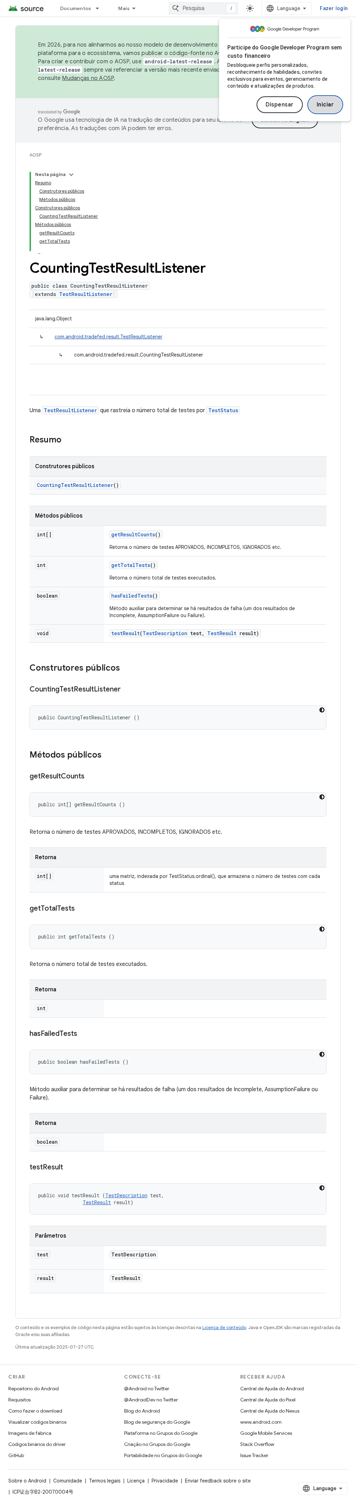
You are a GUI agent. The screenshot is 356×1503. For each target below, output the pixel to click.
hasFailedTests (131, 595)
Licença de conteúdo (224, 1327)
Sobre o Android (27, 1481)
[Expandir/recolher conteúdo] (71, 174)
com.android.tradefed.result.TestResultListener (108, 337)
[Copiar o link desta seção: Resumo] (68, 440)
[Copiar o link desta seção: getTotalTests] (82, 909)
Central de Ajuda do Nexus (269, 1411)
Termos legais (104, 1481)
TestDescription (165, 633)
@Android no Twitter (146, 1388)
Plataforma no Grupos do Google (160, 1433)
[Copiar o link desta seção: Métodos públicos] (108, 755)
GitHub (16, 1455)
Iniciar (325, 104)
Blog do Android (142, 1411)
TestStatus (223, 410)
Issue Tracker (254, 1455)
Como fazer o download (35, 1411)
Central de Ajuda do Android (272, 1388)
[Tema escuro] (322, 710)
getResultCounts (133, 534)
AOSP (35, 155)
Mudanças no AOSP (88, 78)
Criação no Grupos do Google (157, 1444)
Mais (124, 8)
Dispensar (280, 104)
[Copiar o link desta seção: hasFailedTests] (84, 1034)
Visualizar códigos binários (37, 1422)
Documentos (75, 8)
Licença (136, 1481)
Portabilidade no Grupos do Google (163, 1455)
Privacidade (165, 1481)
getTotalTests (130, 565)
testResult (125, 633)
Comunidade (67, 1481)
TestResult (221, 633)
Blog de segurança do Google (157, 1422)
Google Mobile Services (266, 1433)
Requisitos (19, 1400)
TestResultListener (85, 294)
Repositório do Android (33, 1388)
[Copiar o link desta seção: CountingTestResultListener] (128, 690)
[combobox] (203, 8)
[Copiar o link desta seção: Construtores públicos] (127, 668)
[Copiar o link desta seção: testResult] (70, 1168)
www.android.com (261, 1422)
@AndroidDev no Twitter (151, 1400)
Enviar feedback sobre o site (218, 1481)
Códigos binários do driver (37, 1444)
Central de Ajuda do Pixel (268, 1400)
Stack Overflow (257, 1444)
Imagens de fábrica (29, 1433)
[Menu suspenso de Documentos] (100, 8)
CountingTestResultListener (75, 485)
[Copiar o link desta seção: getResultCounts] (91, 777)
